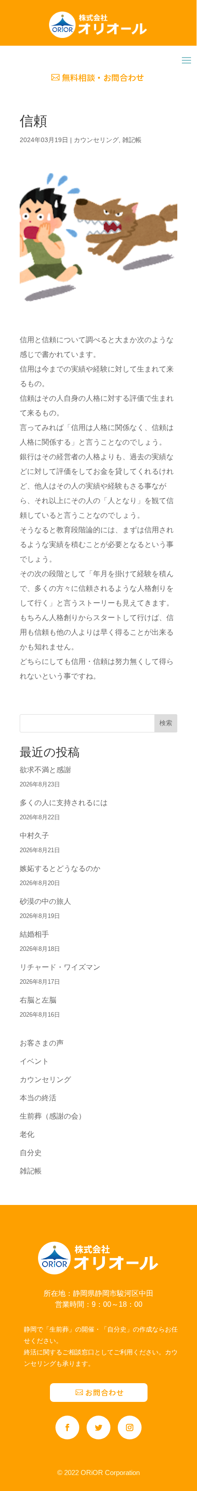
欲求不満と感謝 (45, 770)
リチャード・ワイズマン (60, 967)
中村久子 (34, 835)
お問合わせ (104, 1392)
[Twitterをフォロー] (98, 1427)
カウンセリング (96, 139)
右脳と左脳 (38, 1000)
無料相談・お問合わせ (103, 77)
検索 (165, 723)
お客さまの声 (42, 1043)
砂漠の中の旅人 (45, 901)
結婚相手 (34, 934)
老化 (27, 1134)
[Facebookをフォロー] (67, 1427)
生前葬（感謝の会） (53, 1116)
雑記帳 (132, 139)
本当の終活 (38, 1098)
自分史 (31, 1153)
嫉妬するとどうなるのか (60, 868)
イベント (34, 1061)
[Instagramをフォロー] (130, 1427)
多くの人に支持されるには (64, 803)
